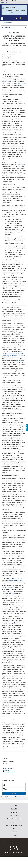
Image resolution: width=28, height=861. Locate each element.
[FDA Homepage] (2, 18)
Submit (14, 793)
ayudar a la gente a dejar (14, 580)
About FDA (14, 809)
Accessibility (14, 812)
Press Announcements (7, 22)
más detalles (21, 164)
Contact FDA (14, 843)
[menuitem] (14, 758)
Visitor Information (14, 815)
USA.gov (14, 835)
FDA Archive (14, 805)
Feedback (26, 427)
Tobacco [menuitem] (5, 763)
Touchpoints (6, 797)
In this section (6, 27)
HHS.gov (14, 831)
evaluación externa (21, 83)
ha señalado (9, 81)
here (12, 12)
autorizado (10, 623)
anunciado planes (10, 593)
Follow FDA (6, 770)
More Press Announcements (14, 51)
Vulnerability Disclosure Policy (14, 825)
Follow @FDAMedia (8, 771)
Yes (6, 785)
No (6, 789)
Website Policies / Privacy (14, 818)
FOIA (14, 828)
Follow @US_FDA (8, 768)
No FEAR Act (14, 822)
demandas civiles (19, 360)
